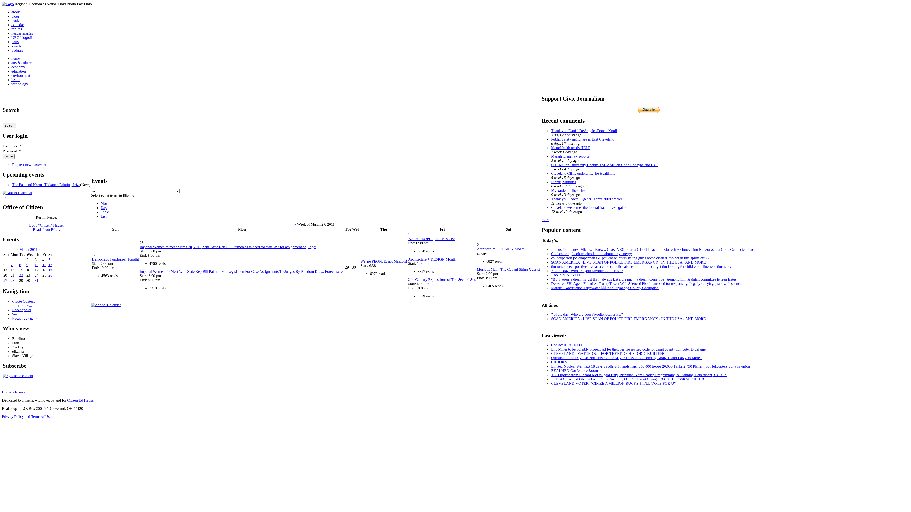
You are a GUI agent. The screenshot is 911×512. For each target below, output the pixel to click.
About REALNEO (565, 275)
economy (18, 67)
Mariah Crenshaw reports (570, 156)
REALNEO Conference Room (574, 371)
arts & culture (21, 63)
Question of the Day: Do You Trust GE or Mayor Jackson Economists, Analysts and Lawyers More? (626, 358)
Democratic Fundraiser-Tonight (115, 259)
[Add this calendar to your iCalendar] (17, 193)
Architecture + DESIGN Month (432, 259)
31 (36, 281)
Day (104, 208)
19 (50, 270)
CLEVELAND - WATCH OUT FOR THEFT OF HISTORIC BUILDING (608, 354)
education (18, 71)
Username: (12, 146)
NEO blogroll (21, 38)
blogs (15, 16)
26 (50, 275)
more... (27, 306)
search (16, 46)
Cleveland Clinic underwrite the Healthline (583, 173)
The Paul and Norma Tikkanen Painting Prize (46, 185)
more (6, 197)
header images (22, 33)
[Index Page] (8, 4)
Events (20, 392)
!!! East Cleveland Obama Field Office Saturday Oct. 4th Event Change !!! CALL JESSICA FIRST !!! (628, 379)
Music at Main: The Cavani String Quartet (508, 269)
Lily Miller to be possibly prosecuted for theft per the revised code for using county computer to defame (628, 349)
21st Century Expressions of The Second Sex (442, 280)
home (15, 58)
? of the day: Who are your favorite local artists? (587, 271)
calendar (17, 25)
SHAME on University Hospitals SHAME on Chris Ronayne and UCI (604, 165)
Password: (12, 151)
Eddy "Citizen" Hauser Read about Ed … (46, 227)
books (15, 20)
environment (20, 75)
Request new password (29, 165)
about (15, 12)
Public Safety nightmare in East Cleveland (582, 139)
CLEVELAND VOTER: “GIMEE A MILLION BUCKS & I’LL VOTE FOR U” (613, 383)
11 (44, 265)
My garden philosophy (568, 190)
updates (17, 50)
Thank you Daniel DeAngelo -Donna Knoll (584, 131)
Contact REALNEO (566, 345)
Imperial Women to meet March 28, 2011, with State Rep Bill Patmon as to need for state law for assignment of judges (228, 247)
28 (12, 281)
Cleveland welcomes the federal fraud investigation (589, 208)
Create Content (23, 301)
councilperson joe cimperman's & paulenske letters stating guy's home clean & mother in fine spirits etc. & (630, 258)
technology (19, 84)
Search (17, 314)
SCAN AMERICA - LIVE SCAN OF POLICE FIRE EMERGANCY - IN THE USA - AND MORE (628, 262)
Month (106, 203)
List (103, 216)
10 (36, 265)
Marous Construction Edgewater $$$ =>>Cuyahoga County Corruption (605, 288)
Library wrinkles (563, 182)
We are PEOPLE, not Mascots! (383, 261)
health (15, 80)
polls (15, 42)
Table (105, 212)
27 (5, 281)
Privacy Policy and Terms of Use (26, 417)
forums (16, 29)
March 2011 (28, 249)
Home (6, 392)
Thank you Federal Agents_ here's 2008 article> (587, 199)
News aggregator (25, 318)
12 (50, 265)
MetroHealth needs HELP (570, 148)
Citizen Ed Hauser (81, 400)
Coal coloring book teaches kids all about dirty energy (591, 254)
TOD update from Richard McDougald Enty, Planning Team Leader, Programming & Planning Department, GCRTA (639, 375)
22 (21, 275)
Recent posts (21, 310)
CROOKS (559, 362)
